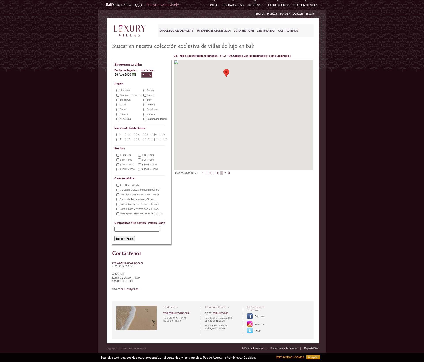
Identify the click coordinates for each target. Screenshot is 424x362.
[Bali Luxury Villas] (129, 31)
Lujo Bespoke (244, 30)
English (260, 13)
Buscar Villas (233, 5)
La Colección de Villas (176, 30)
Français (272, 13)
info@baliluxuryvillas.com (127, 263)
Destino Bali (266, 30)
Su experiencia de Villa (213, 30)
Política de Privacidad (253, 348)
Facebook (259, 316)
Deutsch (298, 13)
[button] (226, 73)
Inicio (214, 5)
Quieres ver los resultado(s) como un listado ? (262, 56)
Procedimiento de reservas (283, 348)
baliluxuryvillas (129, 289)
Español (310, 13)
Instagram (259, 324)
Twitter (257, 330)
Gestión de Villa (305, 5)
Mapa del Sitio (311, 348)
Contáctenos (288, 30)
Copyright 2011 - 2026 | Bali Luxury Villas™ (126, 348)
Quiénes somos (278, 5)
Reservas (255, 5)
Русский (285, 13)
